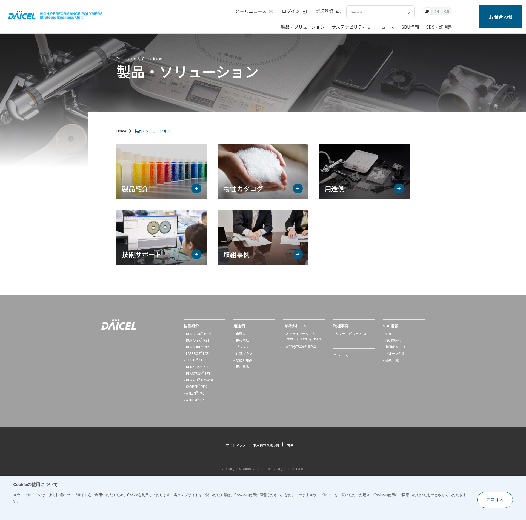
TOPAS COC (196, 359)
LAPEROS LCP (197, 353)
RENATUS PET (197, 366)
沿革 (388, 333)
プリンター (244, 346)
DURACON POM (198, 333)
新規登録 (324, 11)
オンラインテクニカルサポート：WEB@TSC (303, 336)
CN (446, 11)
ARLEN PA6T (196, 393)
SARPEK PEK (196, 386)
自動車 (241, 333)
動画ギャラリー (396, 346)
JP (427, 11)
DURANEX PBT (198, 340)
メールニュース (250, 11)
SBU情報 (410, 27)
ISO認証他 (393, 340)
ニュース (386, 27)
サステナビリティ (348, 27)
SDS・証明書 (439, 27)
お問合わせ (500, 16)
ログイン (291, 11)
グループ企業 (395, 353)
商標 (290, 444)
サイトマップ (236, 444)
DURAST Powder (199, 379)
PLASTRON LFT (198, 373)
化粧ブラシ (244, 353)
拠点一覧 (392, 360)
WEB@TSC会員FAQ (301, 347)
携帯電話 (242, 340)
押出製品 (242, 366)
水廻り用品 (244, 360)
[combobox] (377, 12)
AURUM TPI (195, 399)
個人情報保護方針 (266, 444)
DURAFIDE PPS (198, 346)
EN (436, 11)
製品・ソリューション (303, 27)
